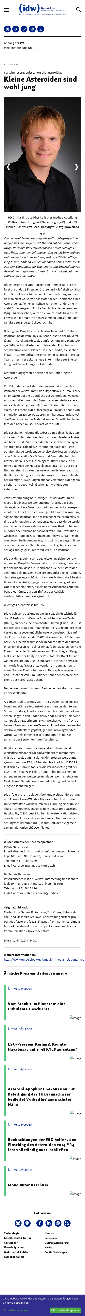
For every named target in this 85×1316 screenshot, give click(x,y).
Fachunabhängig (14, 1257)
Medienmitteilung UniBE (20, 48)
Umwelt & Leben (14, 1247)
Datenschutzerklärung (57, 1242)
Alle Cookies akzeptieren (65, 1310)
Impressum (51, 1238)
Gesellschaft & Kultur (17, 1238)
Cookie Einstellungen (56, 1252)
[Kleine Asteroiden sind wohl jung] (15, 29)
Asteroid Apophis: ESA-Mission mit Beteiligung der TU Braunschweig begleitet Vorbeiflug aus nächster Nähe (41, 1096)
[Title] (24, 29)
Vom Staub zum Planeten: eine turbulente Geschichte (37, 1006)
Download (72, 227)
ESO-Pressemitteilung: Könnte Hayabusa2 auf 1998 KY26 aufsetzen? (42, 1046)
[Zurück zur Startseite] (42, 9)
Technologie (12, 1233)
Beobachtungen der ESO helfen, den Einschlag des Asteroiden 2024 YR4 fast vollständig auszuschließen (42, 1145)
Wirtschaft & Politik (16, 1252)
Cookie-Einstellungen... (16, 1310)
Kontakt (49, 1247)
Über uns (49, 1233)
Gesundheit (11, 1243)
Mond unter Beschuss (28, 1185)
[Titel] (7, 29)
